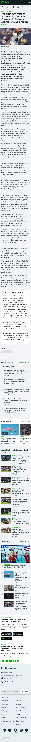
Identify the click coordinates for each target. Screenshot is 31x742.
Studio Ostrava (20, 707)
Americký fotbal (6, 11)
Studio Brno (19, 704)
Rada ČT (18, 711)
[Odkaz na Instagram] (2, 661)
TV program (4, 697)
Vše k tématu (26, 422)
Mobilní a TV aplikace (7, 721)
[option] (6, 691)
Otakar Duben (4, 24)
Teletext (3, 707)
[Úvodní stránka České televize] (8, 668)
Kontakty (19, 724)
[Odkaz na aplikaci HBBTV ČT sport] (6, 638)
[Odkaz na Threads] (18, 661)
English (3, 739)
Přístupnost (22, 739)
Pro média (19, 697)
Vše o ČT (3, 724)
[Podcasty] (13, 7)
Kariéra (18, 714)
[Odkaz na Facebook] (6, 661)
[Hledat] (25, 2)
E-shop (3, 717)
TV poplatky (5, 704)
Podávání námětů (21, 717)
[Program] (18, 7)
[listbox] (15, 691)
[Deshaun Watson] (15, 36)
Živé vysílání (4, 700)
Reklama (18, 700)
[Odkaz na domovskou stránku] (8, 2)
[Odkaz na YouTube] (14, 661)
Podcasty (4, 711)
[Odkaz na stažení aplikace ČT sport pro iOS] (6, 634)
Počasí (3, 714)
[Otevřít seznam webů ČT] (29, 2)
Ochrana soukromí (12, 739)
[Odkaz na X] (10, 661)
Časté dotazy (20, 721)
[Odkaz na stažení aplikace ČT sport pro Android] (18, 634)
